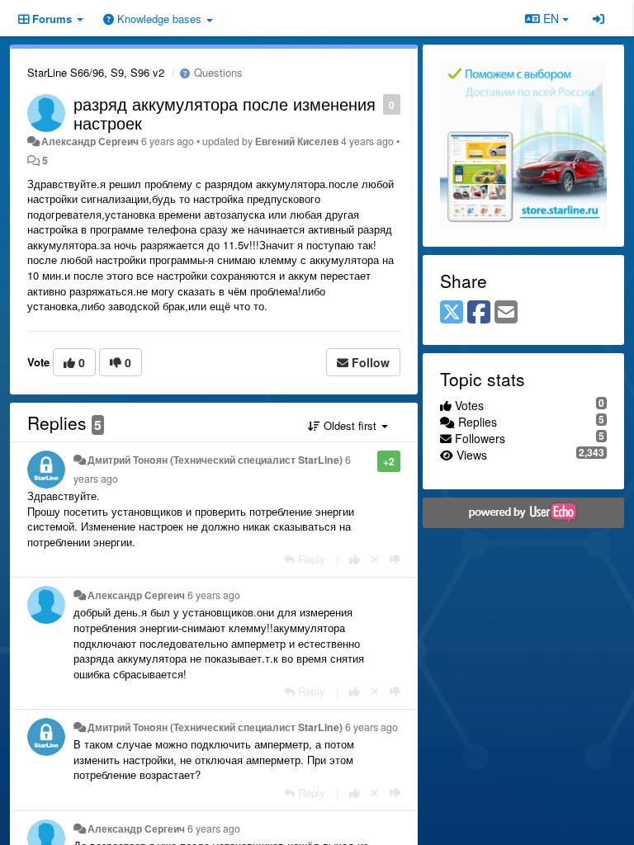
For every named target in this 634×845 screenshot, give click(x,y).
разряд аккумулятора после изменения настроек (224, 113)
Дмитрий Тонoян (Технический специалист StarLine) (215, 459)
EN (551, 18)
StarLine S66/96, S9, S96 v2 (95, 72)
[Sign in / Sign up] (598, 18)
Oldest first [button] (350, 425)
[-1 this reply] (395, 559)
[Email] (506, 313)
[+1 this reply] (354, 559)
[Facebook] (478, 313)
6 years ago (213, 595)
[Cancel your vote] (375, 559)
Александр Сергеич (90, 141)
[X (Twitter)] (451, 313)
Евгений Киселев (296, 141)
